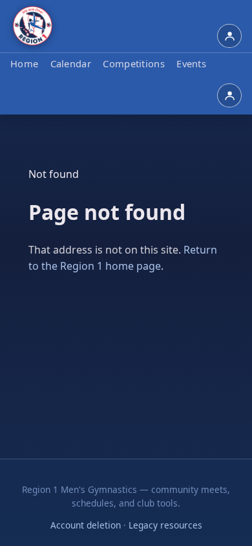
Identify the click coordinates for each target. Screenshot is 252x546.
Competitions (134, 63)
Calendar (70, 63)
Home (24, 63)
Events (191, 63)
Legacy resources (165, 525)
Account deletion (85, 525)
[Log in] (229, 36)
